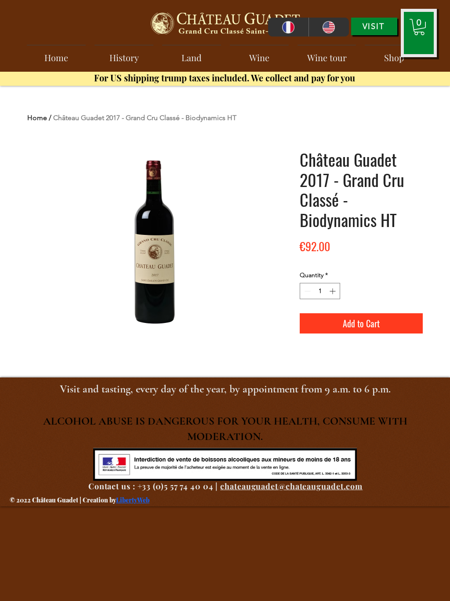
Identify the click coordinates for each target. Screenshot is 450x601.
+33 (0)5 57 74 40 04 (176, 486)
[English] (328, 27)
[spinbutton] (320, 291)
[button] (419, 27)
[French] (288, 27)
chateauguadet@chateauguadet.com (291, 486)
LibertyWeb (132, 500)
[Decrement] (306, 291)
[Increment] (333, 291)
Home (37, 118)
